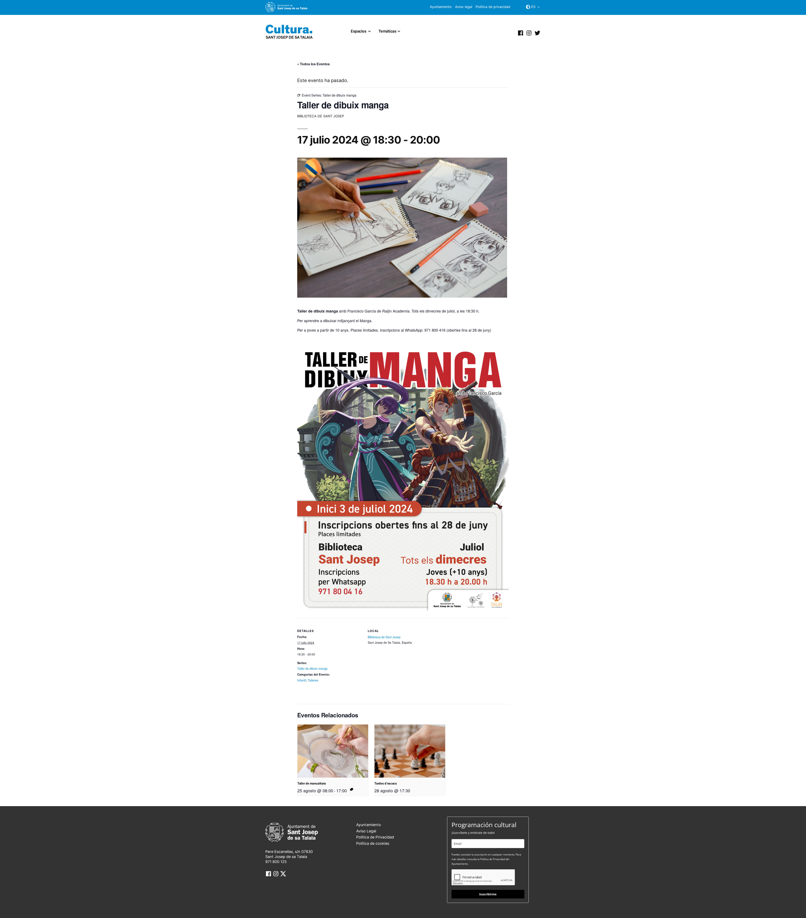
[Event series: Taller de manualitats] (351, 789)
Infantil (301, 680)
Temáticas (387, 31)
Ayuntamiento (441, 7)
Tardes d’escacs (385, 783)
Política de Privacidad (375, 837)
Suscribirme (487, 894)
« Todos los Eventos (313, 63)
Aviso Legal (366, 831)
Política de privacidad (493, 7)
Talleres (313, 680)
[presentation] (332, 751)
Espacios (358, 31)
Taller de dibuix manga (312, 668)
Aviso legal (463, 7)
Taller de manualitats (311, 783)
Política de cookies (372, 843)
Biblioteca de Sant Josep (384, 637)
